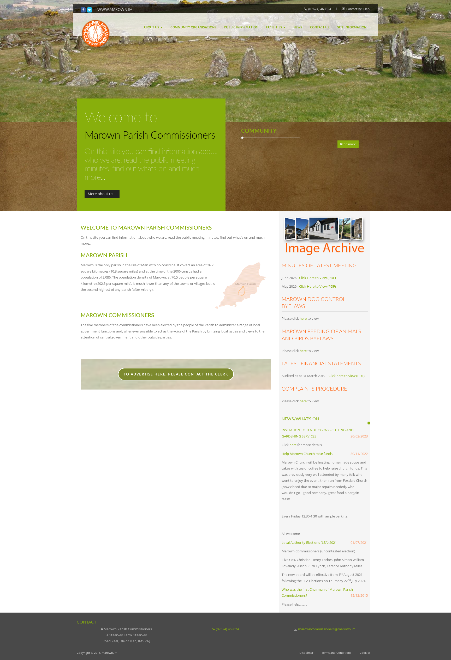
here (303, 318)
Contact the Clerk (358, 9)
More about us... (102, 193)
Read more (348, 144)
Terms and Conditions (336, 653)
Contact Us (319, 27)
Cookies (365, 653)
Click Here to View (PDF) (317, 277)
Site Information (351, 27)
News (297, 27)
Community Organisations (193, 27)
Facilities (274, 27)
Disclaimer (306, 653)
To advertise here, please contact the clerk (176, 374)
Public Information (241, 27)
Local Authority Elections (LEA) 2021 (309, 542)
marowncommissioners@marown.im (326, 629)
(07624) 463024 (319, 9)
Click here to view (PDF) (347, 375)
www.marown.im (115, 10)
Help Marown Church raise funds (307, 453)
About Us (152, 27)
